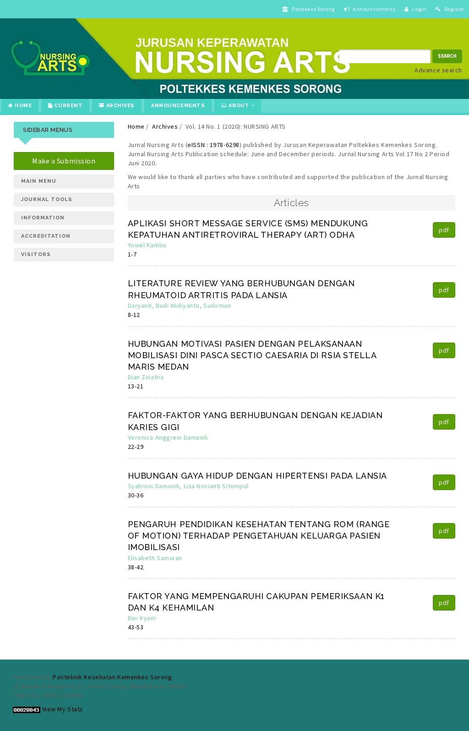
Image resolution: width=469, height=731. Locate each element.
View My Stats (62, 709)
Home (22, 106)
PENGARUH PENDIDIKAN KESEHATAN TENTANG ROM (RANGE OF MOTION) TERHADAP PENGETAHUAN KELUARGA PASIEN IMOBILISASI (259, 535)
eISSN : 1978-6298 (213, 145)
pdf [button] (444, 230)
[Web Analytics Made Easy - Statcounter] (26, 709)
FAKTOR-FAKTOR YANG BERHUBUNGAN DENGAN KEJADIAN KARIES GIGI (255, 420)
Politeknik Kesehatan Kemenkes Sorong (112, 677)
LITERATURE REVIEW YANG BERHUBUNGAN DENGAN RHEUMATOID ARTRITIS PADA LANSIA (241, 289)
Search (447, 56)
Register (453, 8)
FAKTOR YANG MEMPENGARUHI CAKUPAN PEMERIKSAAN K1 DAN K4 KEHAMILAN (256, 601)
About (239, 106)
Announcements (374, 8)
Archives (119, 106)
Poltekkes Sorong (313, 8)
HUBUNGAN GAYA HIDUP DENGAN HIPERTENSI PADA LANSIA (257, 475)
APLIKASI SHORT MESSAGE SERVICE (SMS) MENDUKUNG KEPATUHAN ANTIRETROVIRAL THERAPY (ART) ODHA (248, 229)
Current (67, 106)
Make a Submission (64, 160)
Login (418, 8)
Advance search (438, 70)
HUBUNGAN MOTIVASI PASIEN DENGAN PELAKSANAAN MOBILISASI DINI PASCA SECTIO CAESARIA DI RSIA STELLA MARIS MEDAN (252, 355)
